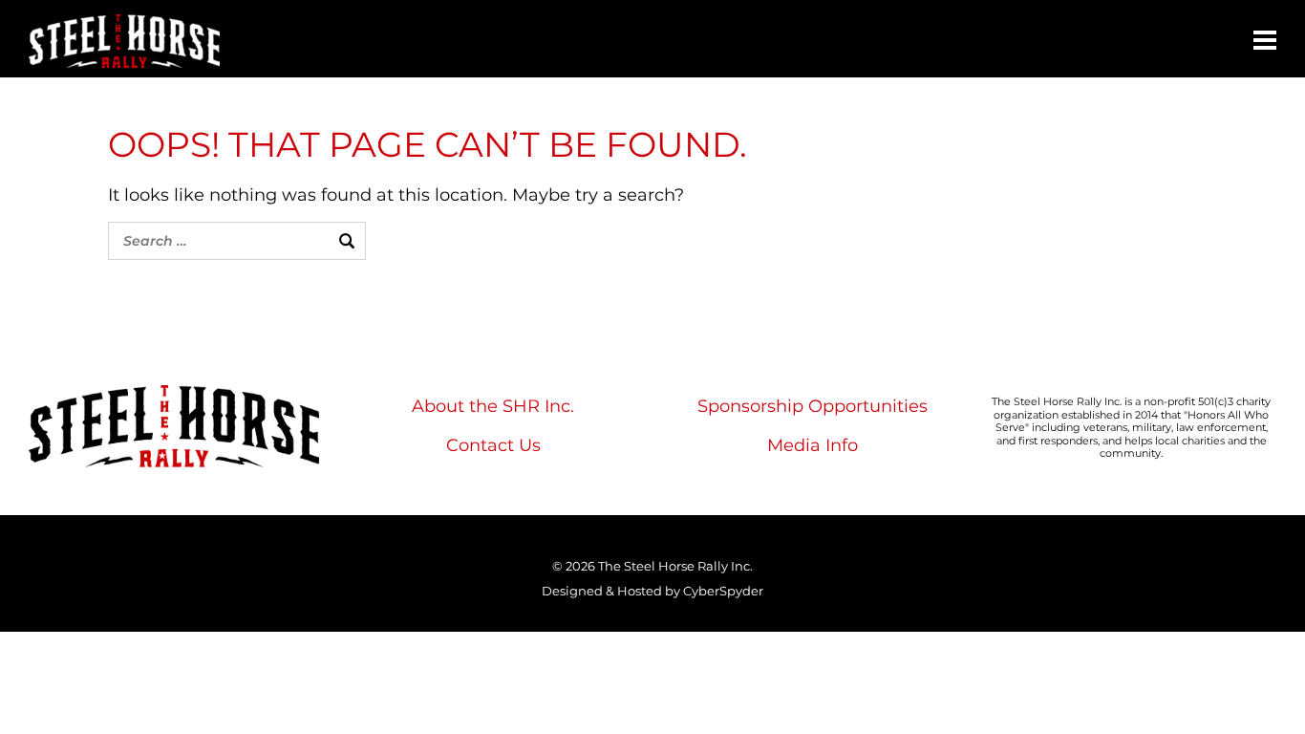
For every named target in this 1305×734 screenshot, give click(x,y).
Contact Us (493, 445)
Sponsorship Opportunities (812, 406)
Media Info (812, 445)
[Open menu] (1264, 40)
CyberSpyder (723, 590)
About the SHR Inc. (493, 406)
